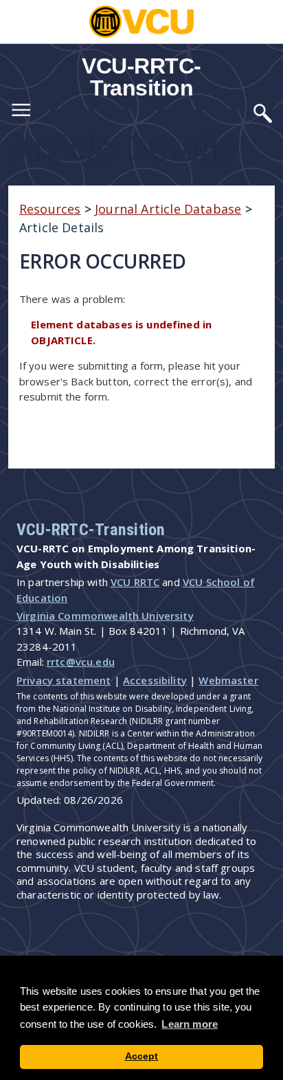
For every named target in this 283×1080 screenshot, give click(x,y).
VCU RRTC (135, 582)
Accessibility (155, 680)
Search (262, 112)
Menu (20, 112)
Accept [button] (142, 1056)
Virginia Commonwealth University (105, 615)
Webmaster (228, 680)
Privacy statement (63, 680)
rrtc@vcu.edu (81, 661)
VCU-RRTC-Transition (141, 77)
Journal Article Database (168, 209)
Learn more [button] (189, 1024)
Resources (50, 209)
